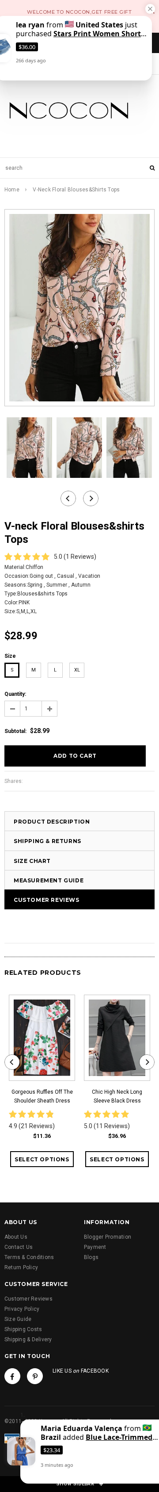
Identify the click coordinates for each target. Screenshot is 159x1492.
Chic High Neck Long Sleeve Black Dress (117, 1096)
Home (11, 190)
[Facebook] (12, 1376)
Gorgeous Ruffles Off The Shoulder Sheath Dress (42, 1096)
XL (77, 670)
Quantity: (15, 694)
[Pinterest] (35, 1376)
